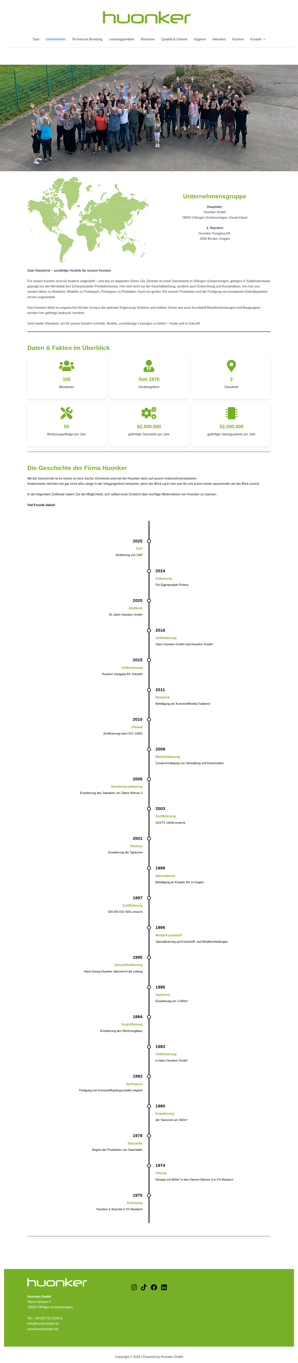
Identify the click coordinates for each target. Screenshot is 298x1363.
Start (36, 39)
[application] (263, 39)
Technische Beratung (87, 39)
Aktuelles (219, 39)
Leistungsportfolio (121, 39)
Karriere (238, 39)
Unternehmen (55, 39)
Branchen (148, 39)
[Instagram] (134, 1287)
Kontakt (255, 39)
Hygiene (200, 39)
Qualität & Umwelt (174, 39)
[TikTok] (144, 1287)
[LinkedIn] (164, 1287)
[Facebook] (154, 1287)
